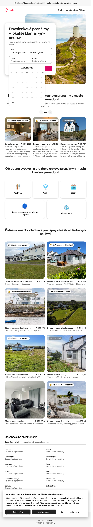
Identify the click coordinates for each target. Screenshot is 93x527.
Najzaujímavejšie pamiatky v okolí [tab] (36, 442)
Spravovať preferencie (70, 512)
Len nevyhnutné (44, 512)
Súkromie (40, 523)
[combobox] (30, 52)
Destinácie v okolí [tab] (12, 442)
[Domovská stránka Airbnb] (11, 10)
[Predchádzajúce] (41, 112)
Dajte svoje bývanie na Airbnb (71, 10)
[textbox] (19, 61)
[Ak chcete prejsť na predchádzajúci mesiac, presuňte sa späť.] (13, 68)
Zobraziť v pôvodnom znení (66, 3)
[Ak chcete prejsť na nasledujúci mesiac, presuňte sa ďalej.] (41, 68)
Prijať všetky (18, 512)
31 (13, 102)
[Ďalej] (50, 112)
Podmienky (50, 523)
